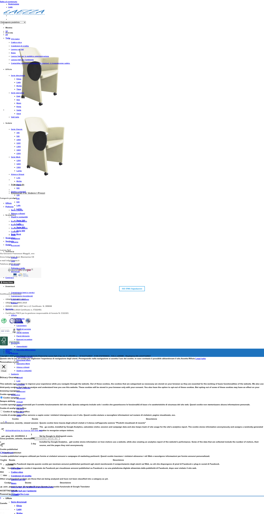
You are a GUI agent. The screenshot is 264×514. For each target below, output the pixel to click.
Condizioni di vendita (21, 476)
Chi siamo (16, 468)
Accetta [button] (184, 358)
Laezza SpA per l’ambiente (23, 491)
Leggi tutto (200, 358)
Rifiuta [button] (192, 358)
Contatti (15, 494)
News (13, 483)
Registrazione (13, 4)
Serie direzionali (19, 502)
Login (10, 7)
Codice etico (17, 472)
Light (18, 509)
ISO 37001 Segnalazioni (132, 289)
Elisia (19, 506)
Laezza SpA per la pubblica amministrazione (32, 487)
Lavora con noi (18, 479)
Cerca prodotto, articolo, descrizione (17, 438)
